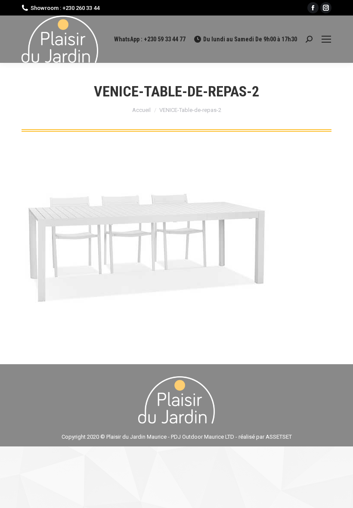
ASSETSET (279, 437)
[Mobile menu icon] (326, 39)
